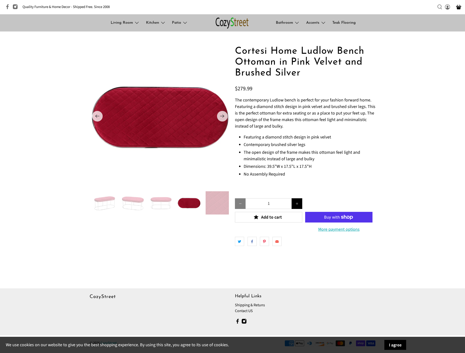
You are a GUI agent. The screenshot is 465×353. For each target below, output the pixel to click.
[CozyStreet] (232, 22)
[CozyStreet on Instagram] (16, 8)
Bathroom (284, 23)
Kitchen (152, 23)
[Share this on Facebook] (252, 241)
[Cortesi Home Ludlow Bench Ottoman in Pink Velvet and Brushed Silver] (160, 116)
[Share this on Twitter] (239, 241)
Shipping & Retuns (250, 305)
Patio (176, 23)
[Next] (222, 116)
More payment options (339, 229)
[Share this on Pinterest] (264, 241)
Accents (312, 23)
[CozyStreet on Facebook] (9, 8)
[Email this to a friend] (277, 241)
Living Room (122, 23)
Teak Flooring (344, 23)
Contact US (244, 311)
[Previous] (97, 116)
